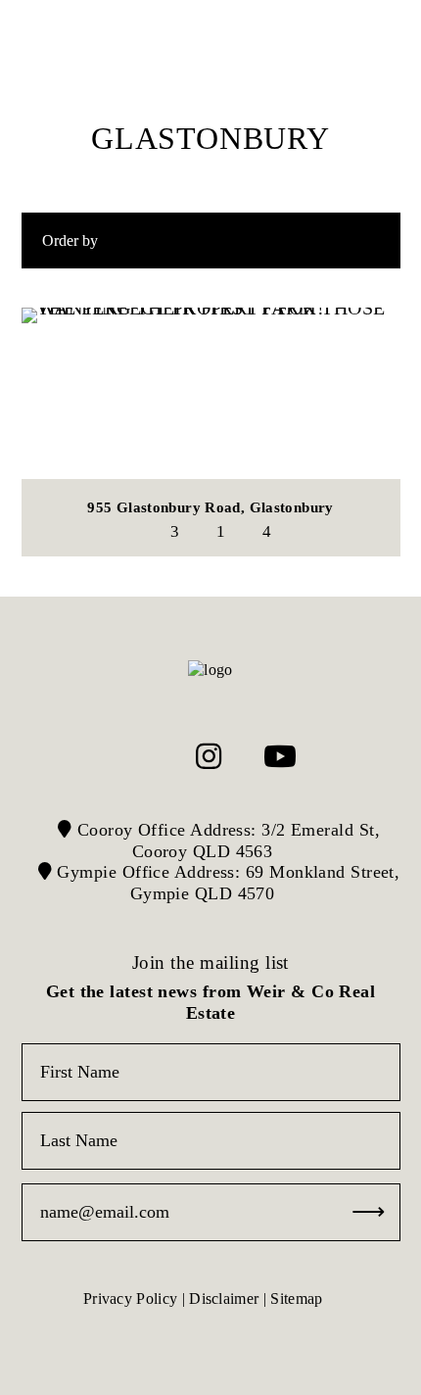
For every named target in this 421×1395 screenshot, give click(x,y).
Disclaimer (223, 1298)
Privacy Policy (130, 1298)
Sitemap (296, 1298)
